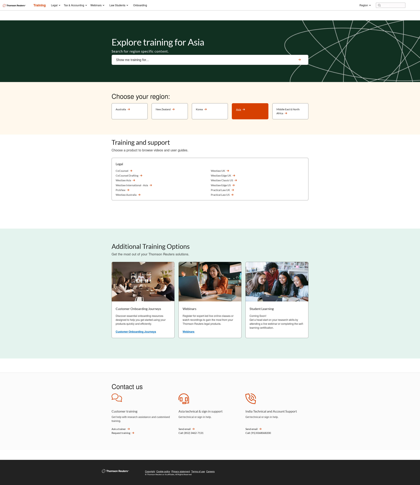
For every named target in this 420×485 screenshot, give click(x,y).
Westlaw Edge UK (221, 175)
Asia (238, 109)
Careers (210, 471)
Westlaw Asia (123, 180)
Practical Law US (220, 194)
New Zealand (163, 109)
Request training (121, 432)
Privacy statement (180, 471)
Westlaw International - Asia (132, 185)
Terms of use (198, 471)
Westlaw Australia (126, 194)
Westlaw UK (218, 170)
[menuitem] (39, 5)
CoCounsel (122, 170)
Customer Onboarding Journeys (136, 331)
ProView (120, 189)
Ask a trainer (119, 428)
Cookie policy (163, 471)
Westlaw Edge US (221, 185)
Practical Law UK (220, 189)
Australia (121, 109)
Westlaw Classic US (222, 180)
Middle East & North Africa (288, 111)
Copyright (150, 471)
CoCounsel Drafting (127, 175)
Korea (199, 109)
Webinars (188, 331)
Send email (184, 428)
